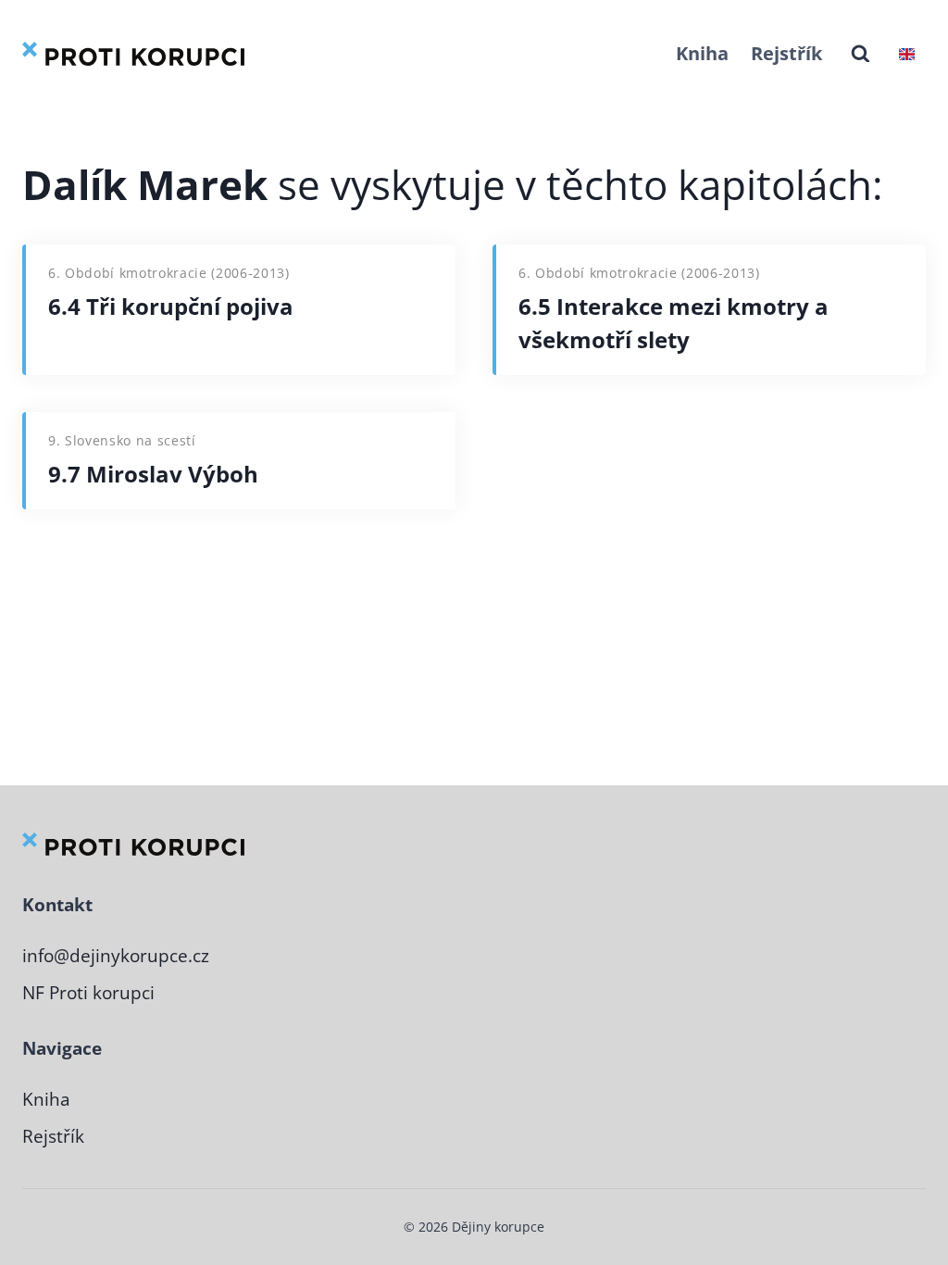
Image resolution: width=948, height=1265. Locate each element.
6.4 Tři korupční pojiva (170, 306)
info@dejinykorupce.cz (115, 956)
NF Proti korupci (88, 993)
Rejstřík (786, 53)
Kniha (702, 53)
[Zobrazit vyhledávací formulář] (860, 54)
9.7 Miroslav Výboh (153, 473)
